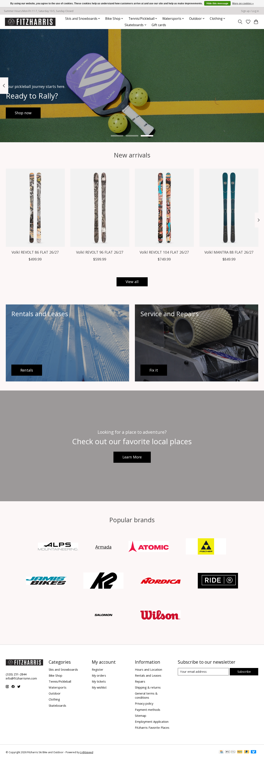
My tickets (99, 681)
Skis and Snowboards (63, 669)
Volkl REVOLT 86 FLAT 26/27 (35, 252)
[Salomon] (103, 615)
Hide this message (217, 3)
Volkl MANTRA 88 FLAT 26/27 (228, 252)
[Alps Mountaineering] (58, 547)
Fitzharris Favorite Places (152, 727)
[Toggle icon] (240, 22)
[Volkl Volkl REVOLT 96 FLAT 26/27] (99, 208)
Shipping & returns (148, 687)
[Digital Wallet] (230, 752)
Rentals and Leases (148, 675)
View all (132, 281)
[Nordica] (160, 581)
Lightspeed (86, 752)
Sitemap (140, 715)
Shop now (23, 112)
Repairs (140, 681)
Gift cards (159, 25)
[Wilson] (160, 615)
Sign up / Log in (250, 11)
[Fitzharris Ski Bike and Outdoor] (30, 21)
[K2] (103, 581)
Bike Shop (55, 675)
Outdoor (55, 693)
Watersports (57, 687)
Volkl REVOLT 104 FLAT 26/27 (164, 252)
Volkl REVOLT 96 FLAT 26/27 (99, 252)
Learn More (132, 457)
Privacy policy (144, 703)
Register (97, 669)
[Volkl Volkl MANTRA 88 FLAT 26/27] (228, 208)
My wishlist (99, 687)
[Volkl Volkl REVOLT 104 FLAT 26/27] (164, 208)
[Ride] (218, 581)
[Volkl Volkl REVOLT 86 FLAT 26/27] (35, 208)
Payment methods (147, 710)
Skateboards (57, 705)
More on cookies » (243, 3)
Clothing (54, 699)
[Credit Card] (221, 752)
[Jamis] (46, 581)
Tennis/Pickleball (60, 681)
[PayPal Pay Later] (246, 752)
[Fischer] (206, 547)
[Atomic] (148, 547)
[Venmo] (253, 752)
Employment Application (152, 721)
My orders (99, 675)
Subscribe (244, 671)
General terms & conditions (146, 695)
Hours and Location (148, 669)
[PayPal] (240, 752)
